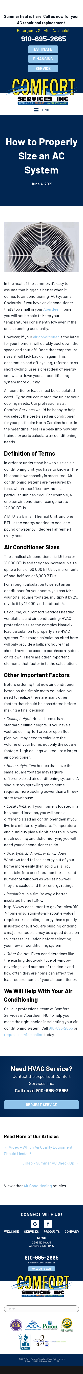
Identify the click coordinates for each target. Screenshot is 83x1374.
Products (52, 1231)
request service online (23, 1034)
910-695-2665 (43, 38)
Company (72, 1231)
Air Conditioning (38, 1185)
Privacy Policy (42, 1359)
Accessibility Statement (56, 1359)
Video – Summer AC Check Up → (50, 1162)
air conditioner (46, 336)
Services (31, 1231)
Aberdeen (52, 309)
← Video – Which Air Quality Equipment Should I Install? (38, 1150)
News (41, 1238)
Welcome (11, 1231)
